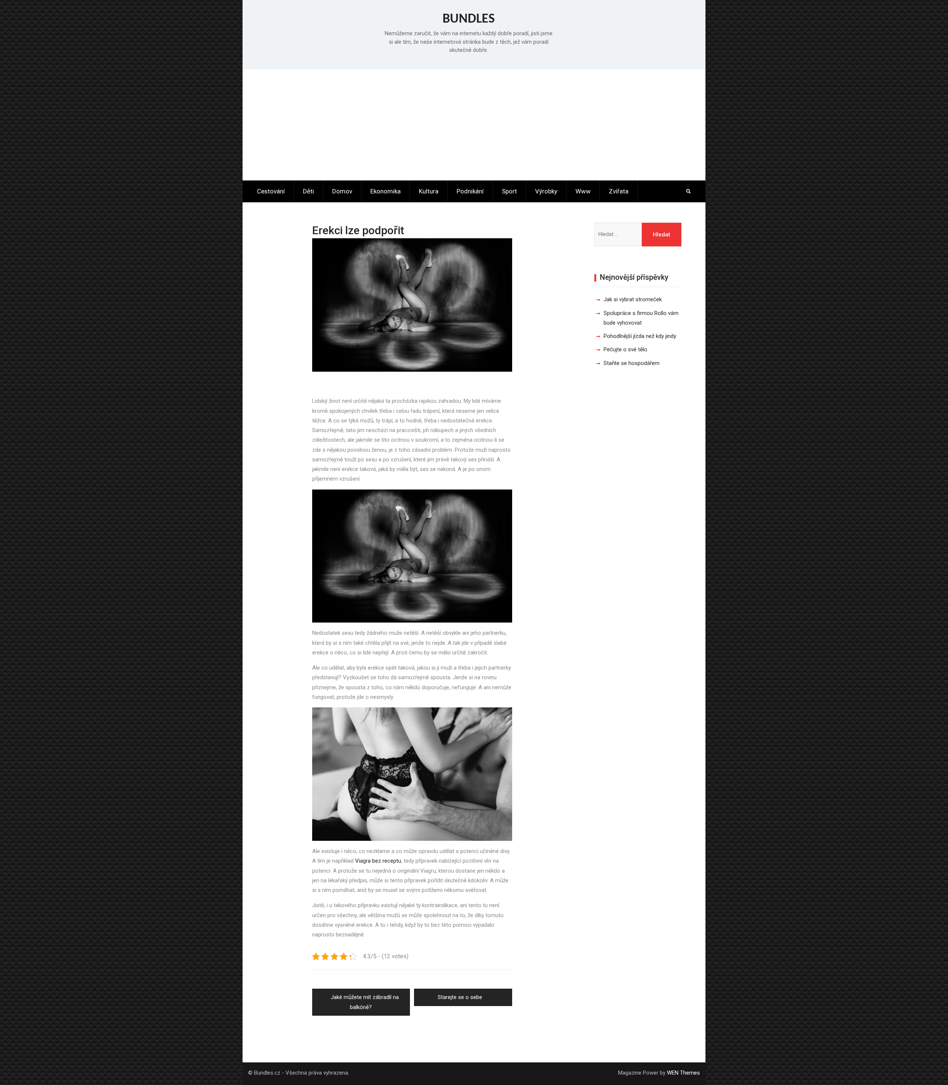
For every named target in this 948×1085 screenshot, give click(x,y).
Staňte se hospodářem (632, 363)
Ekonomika (385, 191)
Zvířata (618, 191)
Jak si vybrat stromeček (633, 299)
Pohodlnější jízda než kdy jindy (640, 336)
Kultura (428, 191)
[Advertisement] (474, 125)
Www (583, 191)
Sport (509, 191)
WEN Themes (683, 1072)
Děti (308, 191)
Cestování (271, 191)
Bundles (469, 19)
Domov (342, 191)
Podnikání (470, 191)
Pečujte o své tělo (625, 349)
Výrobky (546, 191)
